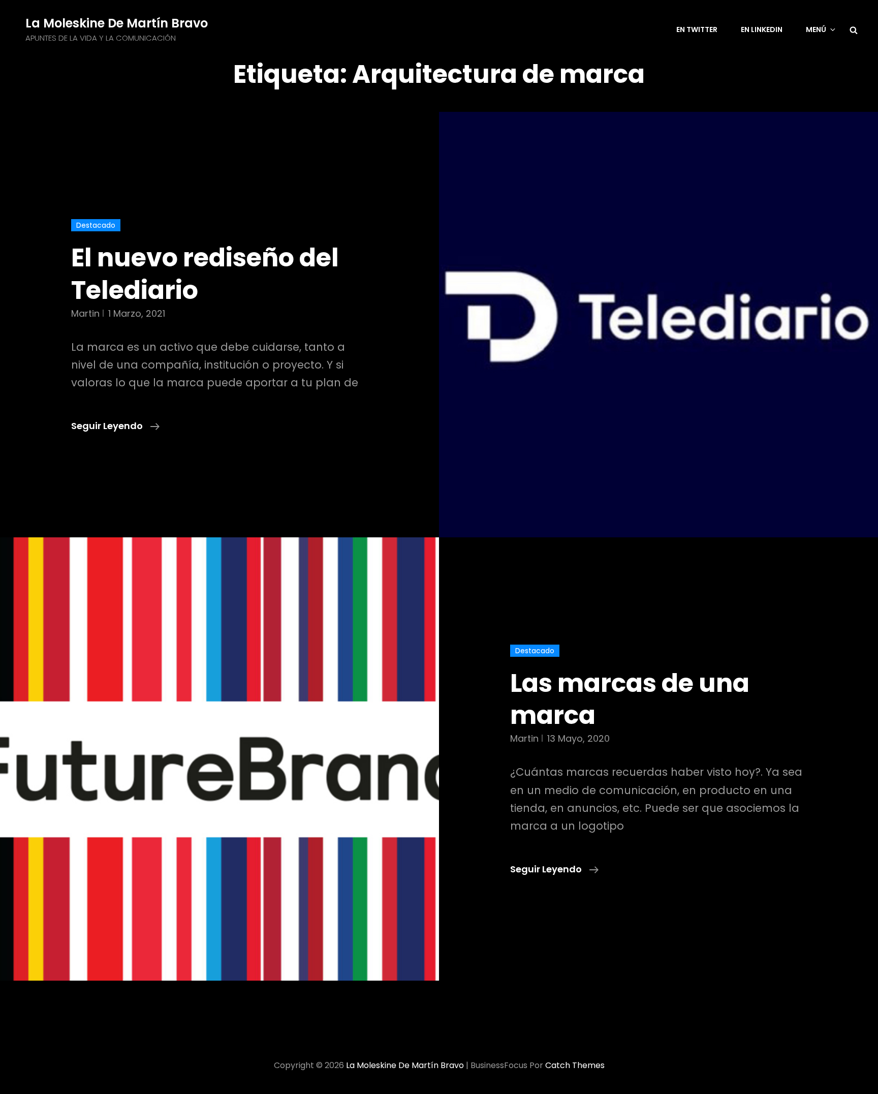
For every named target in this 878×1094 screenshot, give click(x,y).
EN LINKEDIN (761, 29)
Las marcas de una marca (629, 699)
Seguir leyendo (115, 426)
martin (85, 313)
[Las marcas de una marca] (219, 759)
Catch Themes (575, 1065)
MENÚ (816, 29)
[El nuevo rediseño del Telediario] (658, 324)
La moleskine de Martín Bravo (116, 23)
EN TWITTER (696, 29)
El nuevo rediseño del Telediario (205, 273)
